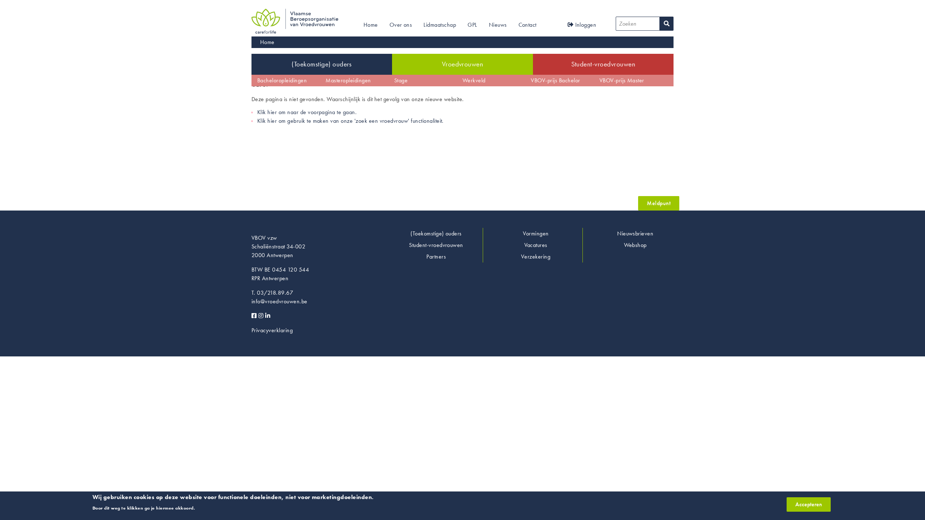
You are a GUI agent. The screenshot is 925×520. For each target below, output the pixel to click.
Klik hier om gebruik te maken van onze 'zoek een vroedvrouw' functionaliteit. (350, 121)
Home (370, 25)
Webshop (635, 245)
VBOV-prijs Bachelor (555, 80)
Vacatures (535, 245)
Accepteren (808, 504)
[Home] (294, 13)
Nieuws (498, 25)
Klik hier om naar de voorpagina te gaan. (307, 112)
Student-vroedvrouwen (603, 64)
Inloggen (584, 25)
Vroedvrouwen (462, 64)
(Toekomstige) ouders (322, 64)
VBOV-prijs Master (621, 80)
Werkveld (474, 80)
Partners (436, 256)
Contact (528, 25)
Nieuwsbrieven (635, 233)
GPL (472, 25)
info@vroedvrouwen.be (279, 301)
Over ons (401, 25)
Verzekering (535, 256)
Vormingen (536, 233)
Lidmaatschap (439, 25)
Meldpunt (659, 203)
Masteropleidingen (348, 80)
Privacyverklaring (272, 330)
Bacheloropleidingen (282, 80)
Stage (401, 80)
